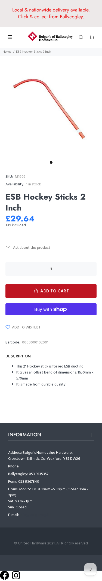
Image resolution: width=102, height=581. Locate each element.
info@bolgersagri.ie (35, 515)
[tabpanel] (51, 107)
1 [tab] (51, 162)
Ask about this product (31, 248)
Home (7, 52)
